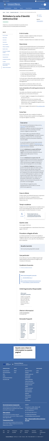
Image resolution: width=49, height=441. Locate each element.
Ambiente (27, 372)
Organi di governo (6, 370)
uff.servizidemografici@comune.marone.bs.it (31, 280)
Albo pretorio (6, 412)
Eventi (37, 372)
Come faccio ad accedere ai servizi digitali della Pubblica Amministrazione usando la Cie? (32, 328)
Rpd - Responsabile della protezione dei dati (35, 420)
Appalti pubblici (27, 376)
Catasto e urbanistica (29, 379)
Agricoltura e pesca (28, 370)
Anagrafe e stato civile (14, 12)
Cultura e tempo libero (29, 381)
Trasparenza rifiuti (8, 420)
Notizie (15, 370)
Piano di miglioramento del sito (42, 432)
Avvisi (15, 372)
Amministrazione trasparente (11, 405)
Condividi (39, 15)
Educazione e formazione (29, 383)
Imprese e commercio (29, 388)
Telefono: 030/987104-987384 (32, 408)
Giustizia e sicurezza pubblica (28, 385)
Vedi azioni (40, 16)
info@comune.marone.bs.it (31, 414)
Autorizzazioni (27, 377)
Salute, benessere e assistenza (28, 392)
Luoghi (37, 370)
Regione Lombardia (6, 1)
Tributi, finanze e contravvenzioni (28, 396)
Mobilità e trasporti (28, 390)
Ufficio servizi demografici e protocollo (28, 275)
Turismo (26, 398)
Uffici (4, 374)
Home (4, 12)
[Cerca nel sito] (45, 4)
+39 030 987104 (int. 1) (27, 277)
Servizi (7, 12)
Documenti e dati (6, 379)
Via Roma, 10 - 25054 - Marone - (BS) (36, 407)
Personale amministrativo (7, 377)
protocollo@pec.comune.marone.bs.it (30, 282)
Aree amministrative (6, 372)
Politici (4, 376)
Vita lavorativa (27, 400)
